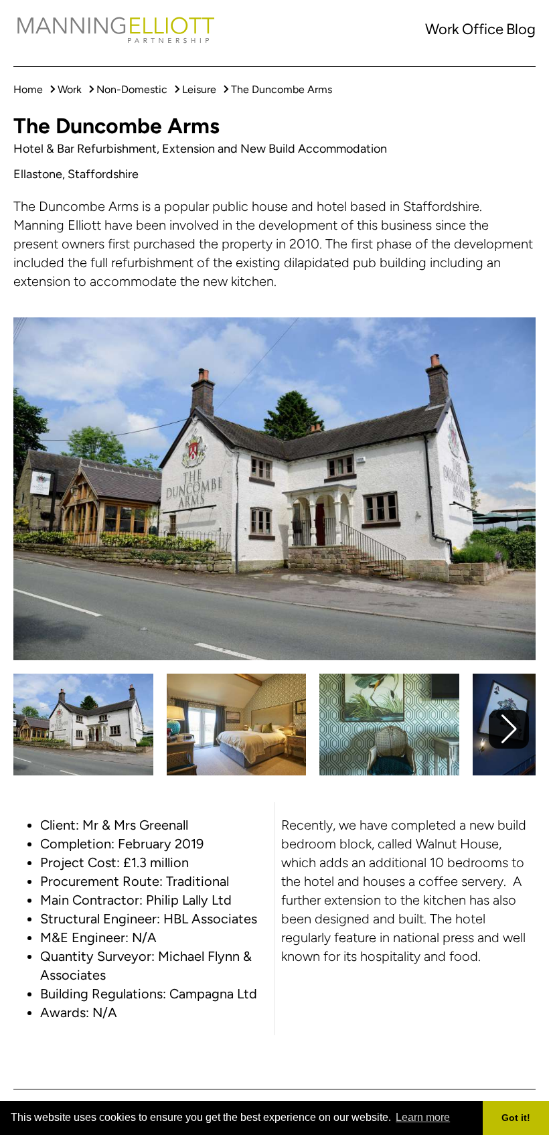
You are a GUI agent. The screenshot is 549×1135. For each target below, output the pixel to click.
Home (28, 89)
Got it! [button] (515, 1117)
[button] (509, 729)
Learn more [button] (423, 1117)
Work (442, 29)
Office (482, 29)
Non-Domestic (131, 89)
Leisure (199, 89)
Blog (521, 29)
